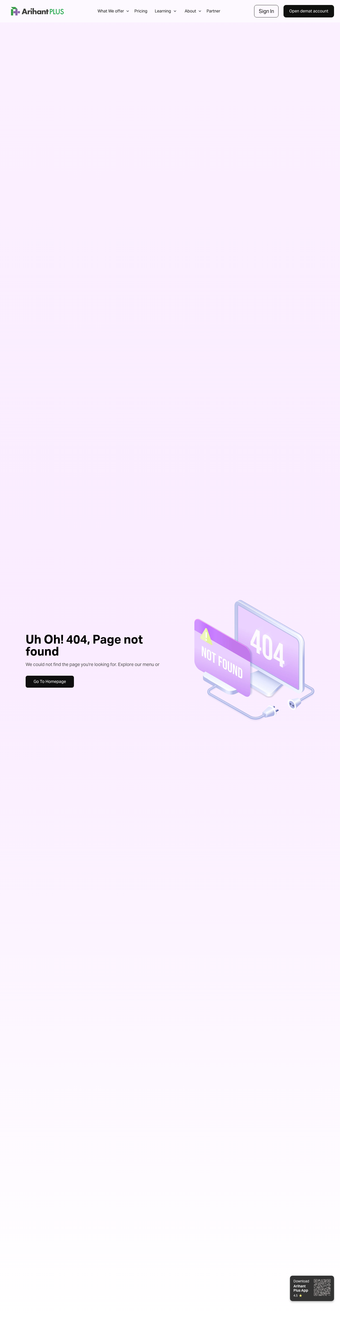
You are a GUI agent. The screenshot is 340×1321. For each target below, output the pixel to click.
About (190, 11)
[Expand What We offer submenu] (128, 11)
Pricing (140, 11)
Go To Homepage (50, 681)
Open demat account (308, 11)
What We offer (111, 11)
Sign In (266, 11)
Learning (163, 11)
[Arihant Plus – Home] (37, 11)
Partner (213, 11)
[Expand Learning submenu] (175, 11)
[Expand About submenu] (200, 11)
